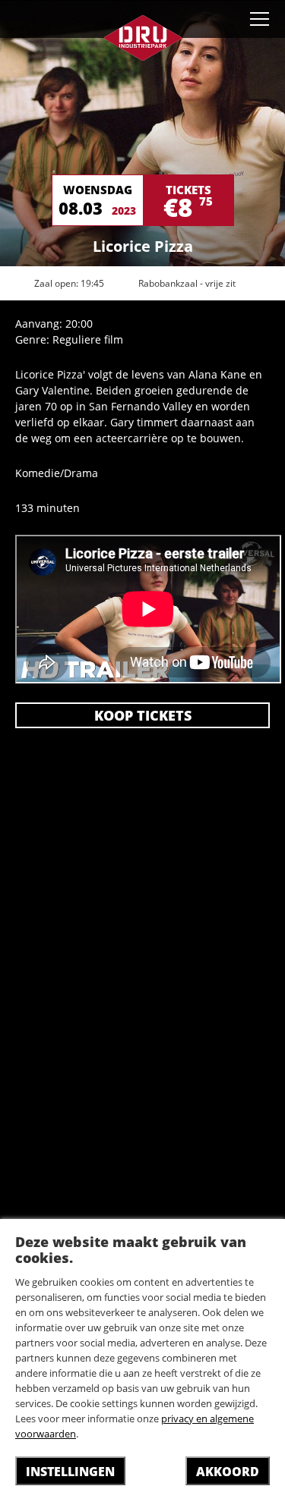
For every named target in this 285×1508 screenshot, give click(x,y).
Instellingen (70, 1471)
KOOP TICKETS (143, 715)
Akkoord (227, 1471)
